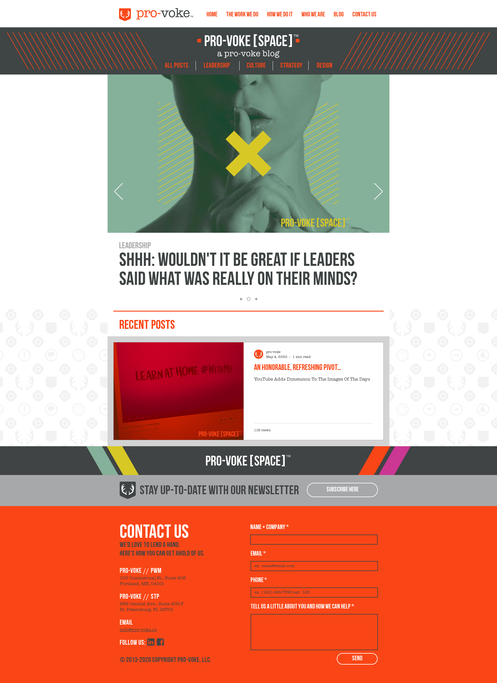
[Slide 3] (241, 299)
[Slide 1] (256, 299)
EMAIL (256, 554)
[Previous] (118, 192)
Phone (257, 580)
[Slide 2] (249, 299)
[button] (342, 490)
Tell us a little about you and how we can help (301, 607)
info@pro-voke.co (138, 630)
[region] (177, 67)
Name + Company (267, 527)
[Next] (378, 192)
